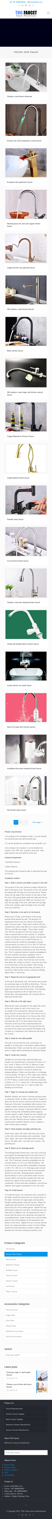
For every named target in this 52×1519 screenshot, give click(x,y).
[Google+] (22, 5)
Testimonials (9, 1475)
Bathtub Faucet (12, 1270)
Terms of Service (11, 1470)
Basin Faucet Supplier (14, 1419)
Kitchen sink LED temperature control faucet (24, 141)
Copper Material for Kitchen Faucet (20, 436)
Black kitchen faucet (15, 351)
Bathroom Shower (13, 1265)
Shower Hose (11, 1326)
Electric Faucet (12, 1281)
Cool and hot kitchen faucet (17, 561)
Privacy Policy (10, 1467)
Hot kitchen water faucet (16, 810)
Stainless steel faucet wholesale (19, 96)
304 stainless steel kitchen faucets (20, 309)
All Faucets (10, 1249)
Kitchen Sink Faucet (14, 1254)
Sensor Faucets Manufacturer (17, 1430)
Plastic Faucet (11, 1292)
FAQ (6, 1472)
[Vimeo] (29, 5)
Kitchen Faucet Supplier (15, 1414)
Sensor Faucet (11, 1276)
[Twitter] (26, 5)
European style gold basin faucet (19, 182)
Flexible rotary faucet (15, 519)
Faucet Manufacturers (14, 1409)
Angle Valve (10, 1315)
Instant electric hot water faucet (19, 685)
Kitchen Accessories (14, 1337)
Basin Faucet (11, 1260)
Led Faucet (10, 1286)
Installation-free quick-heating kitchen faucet (24, 769)
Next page (37, 822)
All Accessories (12, 1310)
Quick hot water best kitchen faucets (21, 727)
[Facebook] (19, 5)
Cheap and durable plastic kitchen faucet (23, 644)
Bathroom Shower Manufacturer (18, 1425)
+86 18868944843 (19, 2)
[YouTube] (33, 5)
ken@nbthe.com (36, 2)
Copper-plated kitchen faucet (18, 478)
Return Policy (9, 1465)
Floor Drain (10, 1321)
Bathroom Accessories (14, 1331)
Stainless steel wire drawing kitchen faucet (23, 602)
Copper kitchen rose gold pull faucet (21, 268)
